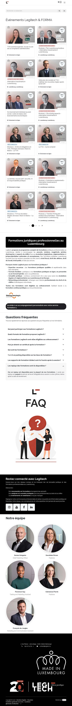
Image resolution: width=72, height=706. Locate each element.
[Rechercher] (59, 10)
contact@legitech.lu (45, 646)
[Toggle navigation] (64, 2)
